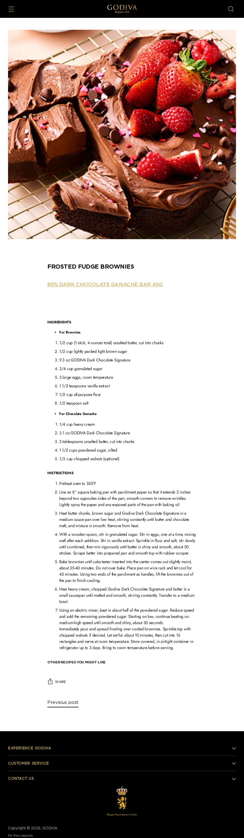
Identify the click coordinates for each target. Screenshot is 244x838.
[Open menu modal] (11, 9)
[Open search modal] (231, 9)
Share (60, 682)
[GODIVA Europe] (122, 9)
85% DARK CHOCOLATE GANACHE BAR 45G (104, 284)
